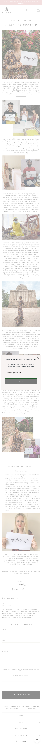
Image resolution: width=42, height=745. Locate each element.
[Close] (38, 357)
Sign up (21, 381)
